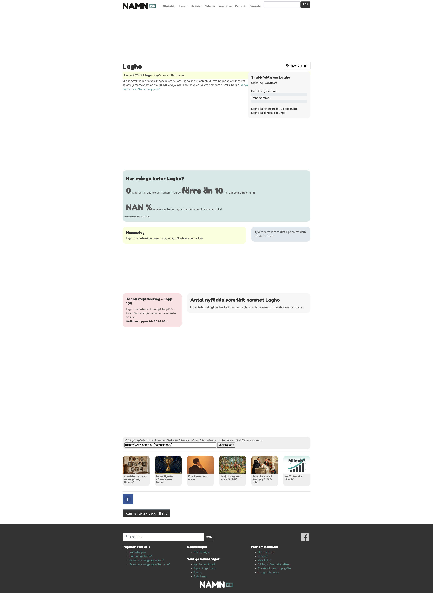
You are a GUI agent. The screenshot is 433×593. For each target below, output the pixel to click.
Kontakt (263, 556)
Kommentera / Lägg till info (146, 513)
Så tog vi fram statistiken (274, 564)
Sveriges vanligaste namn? (146, 560)
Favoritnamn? (298, 65)
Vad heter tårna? (204, 564)
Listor (183, 6)
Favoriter (256, 6)
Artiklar (196, 6)
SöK (305, 4)
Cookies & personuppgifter (275, 568)
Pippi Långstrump (205, 568)
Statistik (168, 6)
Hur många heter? (141, 556)
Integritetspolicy (268, 572)
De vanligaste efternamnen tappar (164, 479)
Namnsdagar (202, 552)
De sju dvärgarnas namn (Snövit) (231, 478)
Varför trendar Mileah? (293, 478)
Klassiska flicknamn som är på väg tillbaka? (135, 479)
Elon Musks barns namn (198, 478)
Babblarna (200, 576)
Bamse (198, 572)
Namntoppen (137, 552)
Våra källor (264, 560)
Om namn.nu (266, 552)
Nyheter (210, 6)
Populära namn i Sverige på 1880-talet (262, 479)
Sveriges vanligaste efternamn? (149, 564)
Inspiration (225, 6)
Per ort (240, 6)
